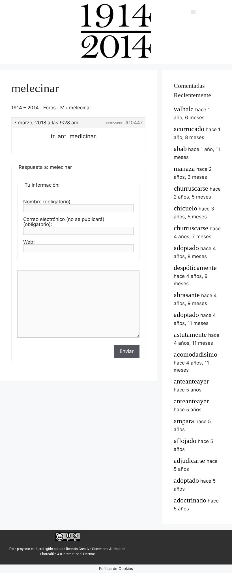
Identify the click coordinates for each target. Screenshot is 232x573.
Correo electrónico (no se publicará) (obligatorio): (63, 222)
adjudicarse (189, 460)
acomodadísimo (195, 354)
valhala (184, 109)
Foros (49, 107)
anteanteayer (191, 381)
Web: (29, 241)
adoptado (186, 248)
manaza (184, 168)
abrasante (187, 295)
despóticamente (195, 267)
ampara (184, 421)
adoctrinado (190, 500)
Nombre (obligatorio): (47, 201)
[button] (193, 11)
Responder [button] (114, 123)
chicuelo (185, 208)
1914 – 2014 (25, 107)
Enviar (127, 351)
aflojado (185, 440)
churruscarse (191, 188)
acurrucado (189, 129)
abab (180, 148)
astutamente (190, 334)
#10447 (134, 122)
